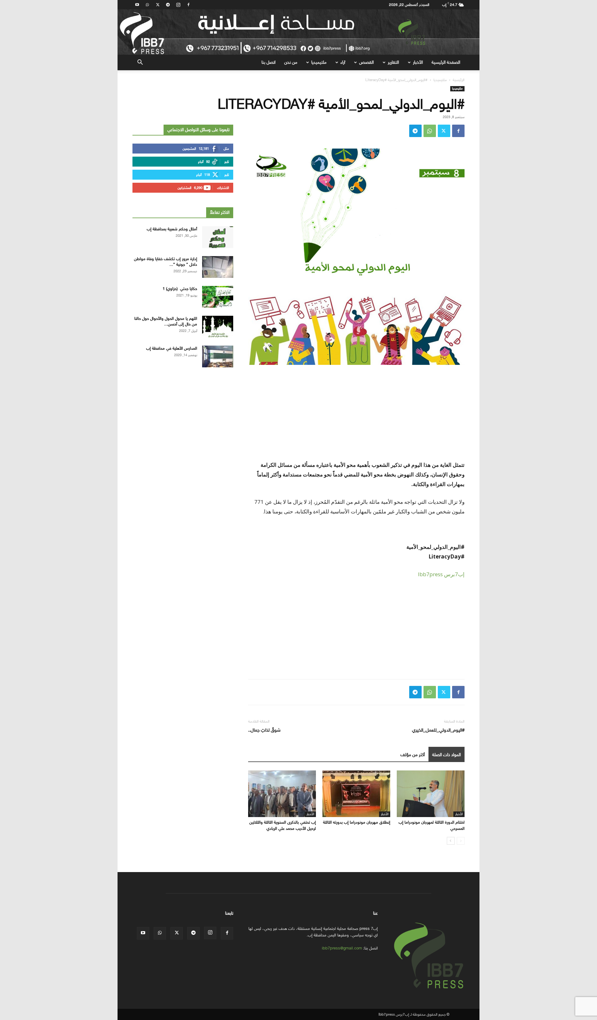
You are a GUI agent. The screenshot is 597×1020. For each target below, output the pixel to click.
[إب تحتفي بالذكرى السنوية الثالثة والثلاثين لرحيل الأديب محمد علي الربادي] (282, 793)
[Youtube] (137, 4)
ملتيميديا (318, 62)
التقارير (393, 62)
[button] (139, 63)
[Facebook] (188, 4)
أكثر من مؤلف (412, 755)
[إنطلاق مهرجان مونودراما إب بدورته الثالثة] (356, 793)
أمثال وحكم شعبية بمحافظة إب (172, 229)
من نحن (290, 62)
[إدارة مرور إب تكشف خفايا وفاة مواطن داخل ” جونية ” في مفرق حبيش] (217, 267)
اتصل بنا (268, 62)
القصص (366, 62)
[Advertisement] (356, 416)
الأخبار (418, 62)
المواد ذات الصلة (446, 755)
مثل (226, 148)
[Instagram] (178, 4)
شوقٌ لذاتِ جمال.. (264, 730)
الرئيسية (459, 79)
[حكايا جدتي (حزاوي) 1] (217, 297)
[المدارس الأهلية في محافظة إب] (217, 356)
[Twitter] (157, 4)
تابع (226, 161)
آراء (342, 62)
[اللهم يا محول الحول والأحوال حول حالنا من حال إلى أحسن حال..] (217, 327)
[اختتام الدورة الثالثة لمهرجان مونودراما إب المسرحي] (431, 793)
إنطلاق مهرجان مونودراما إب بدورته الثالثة (356, 822)
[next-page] (451, 841)
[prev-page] (461, 841)
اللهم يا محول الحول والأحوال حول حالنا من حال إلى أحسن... (165, 321)
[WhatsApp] (147, 4)
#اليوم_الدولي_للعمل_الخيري (438, 730)
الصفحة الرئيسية (446, 62)
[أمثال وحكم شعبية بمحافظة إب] (217, 237)
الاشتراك (223, 188)
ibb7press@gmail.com (342, 948)
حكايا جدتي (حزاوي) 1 (180, 288)
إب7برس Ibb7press (441, 574)
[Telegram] (168, 4)
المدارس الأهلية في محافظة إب (171, 348)
